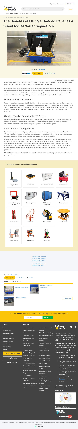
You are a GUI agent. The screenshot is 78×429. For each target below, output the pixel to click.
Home (4, 328)
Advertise (69, 4)
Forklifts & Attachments (29, 363)
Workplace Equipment (44, 386)
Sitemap (5, 349)
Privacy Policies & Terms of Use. (35, 422)
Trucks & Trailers (43, 363)
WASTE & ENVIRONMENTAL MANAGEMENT (16, 17)
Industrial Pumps (27, 375)
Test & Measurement (44, 358)
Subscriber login (12, 362)
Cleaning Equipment (28, 335)
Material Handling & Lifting (46, 333)
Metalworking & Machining (46, 335)
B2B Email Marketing (8, 338)
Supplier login (12, 358)
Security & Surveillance (45, 355)
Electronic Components (29, 355)
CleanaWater (42, 69)
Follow (31, 278)
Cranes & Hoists (27, 348)
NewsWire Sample (8, 341)
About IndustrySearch (8, 333)
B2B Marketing (7, 336)
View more (68, 298)
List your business (12, 353)
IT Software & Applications (30, 383)
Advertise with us (7, 344)
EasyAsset (62, 379)
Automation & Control (28, 328)
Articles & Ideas (7, 330)
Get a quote (37, 73)
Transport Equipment (44, 361)
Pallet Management (44, 348)
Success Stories (7, 347)
